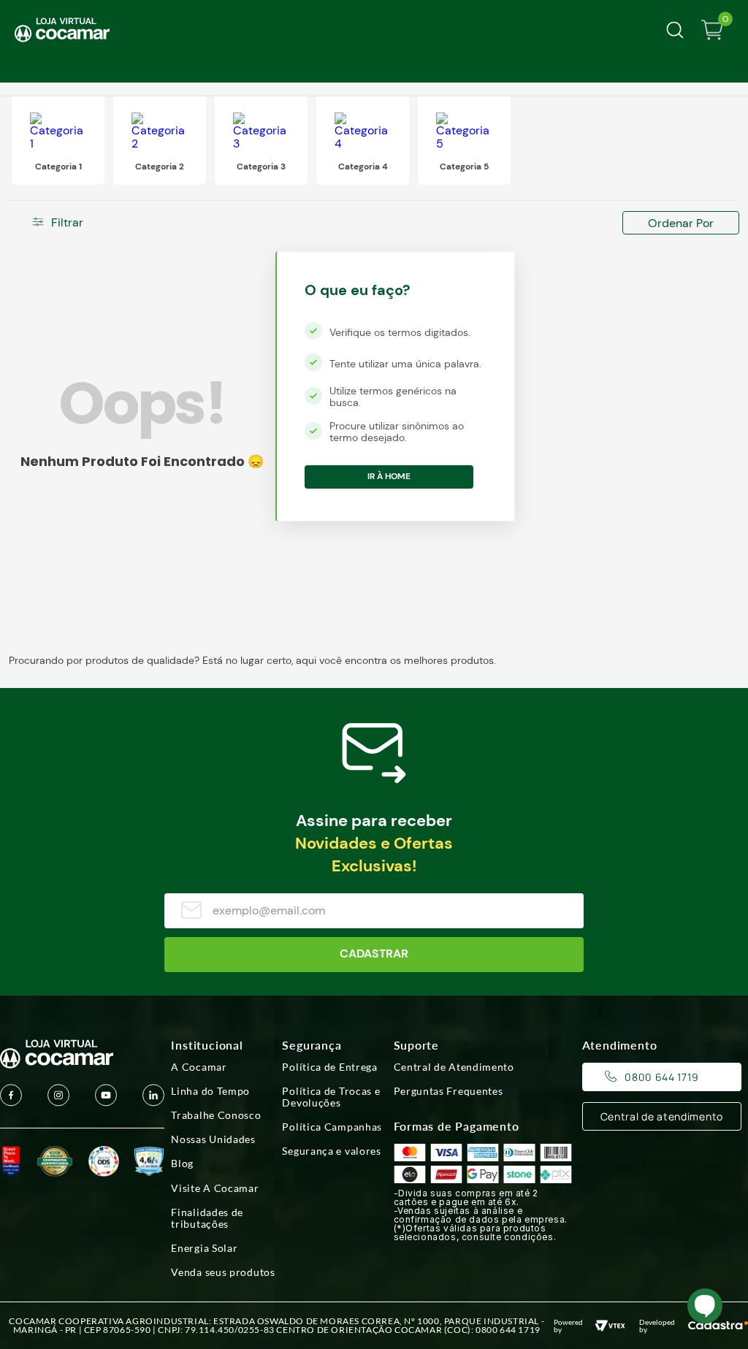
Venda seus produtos (223, 1272)
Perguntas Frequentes (448, 1091)
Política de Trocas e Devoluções (331, 1097)
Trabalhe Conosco (216, 1115)
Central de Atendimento (454, 1067)
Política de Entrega (329, 1067)
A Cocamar (198, 1067)
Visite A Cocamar (215, 1188)
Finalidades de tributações (207, 1218)
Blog (182, 1163)
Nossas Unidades (213, 1139)
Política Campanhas (332, 1127)
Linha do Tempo (210, 1091)
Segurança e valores (331, 1151)
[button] (76, 223)
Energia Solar (204, 1248)
